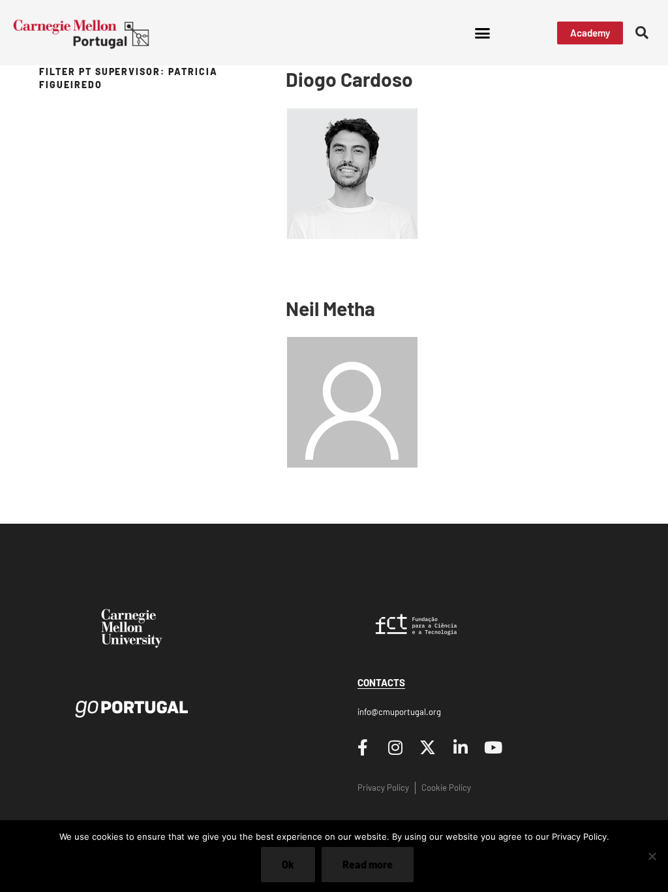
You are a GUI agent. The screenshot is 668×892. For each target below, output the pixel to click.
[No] (651, 856)
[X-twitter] (428, 747)
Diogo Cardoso (349, 79)
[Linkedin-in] (460, 747)
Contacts (381, 682)
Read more (367, 864)
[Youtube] (493, 747)
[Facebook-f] (362, 747)
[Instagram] (395, 747)
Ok (288, 864)
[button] (482, 32)
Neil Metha (330, 308)
